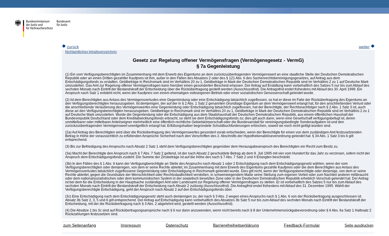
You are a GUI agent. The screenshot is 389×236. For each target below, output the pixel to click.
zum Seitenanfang (79, 225)
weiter (364, 47)
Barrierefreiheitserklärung (236, 225)
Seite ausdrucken (359, 225)
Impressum (131, 225)
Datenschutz (177, 225)
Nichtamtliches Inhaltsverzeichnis (91, 52)
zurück (73, 47)
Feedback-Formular (302, 225)
